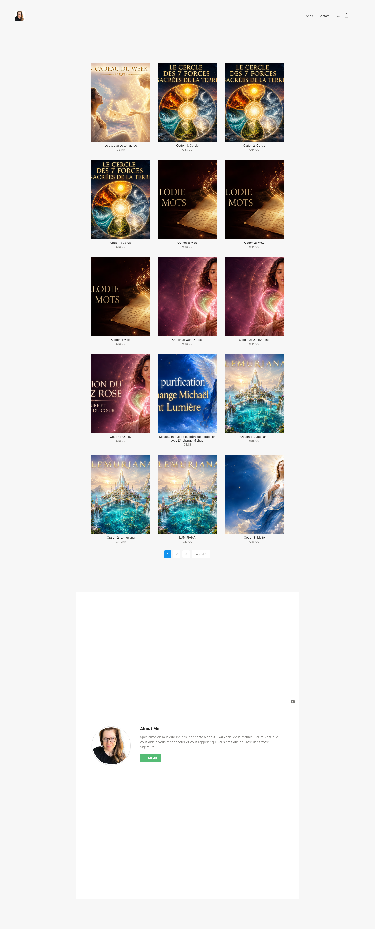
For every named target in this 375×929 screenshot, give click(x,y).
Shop (309, 16)
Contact (324, 16)
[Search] (338, 15)
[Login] (346, 15)
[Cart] (357, 16)
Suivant (199, 554)
